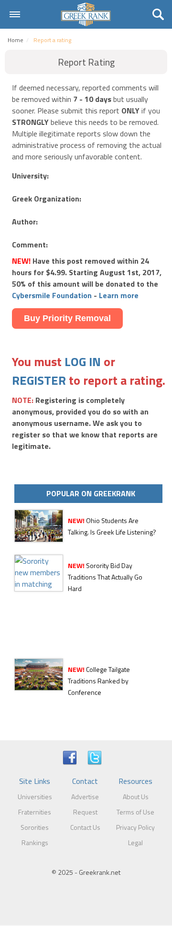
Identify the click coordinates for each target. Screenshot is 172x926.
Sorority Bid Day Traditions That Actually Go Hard (105, 576)
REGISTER (39, 380)
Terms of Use (135, 812)
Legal (135, 842)
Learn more (119, 295)
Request (85, 812)
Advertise (85, 797)
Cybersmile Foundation (52, 295)
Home (15, 40)
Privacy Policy (135, 827)
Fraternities (34, 812)
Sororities (35, 827)
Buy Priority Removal (67, 318)
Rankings (35, 842)
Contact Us (85, 827)
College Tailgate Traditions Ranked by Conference (99, 680)
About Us (136, 797)
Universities (35, 797)
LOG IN (82, 361)
